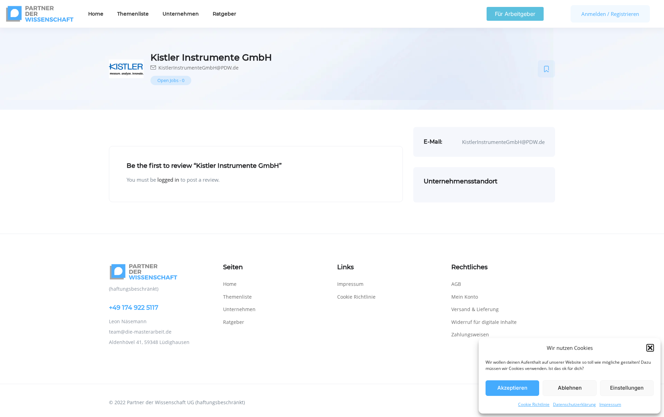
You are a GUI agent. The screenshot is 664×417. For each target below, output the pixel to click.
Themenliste (133, 14)
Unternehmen (181, 14)
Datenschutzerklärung (574, 404)
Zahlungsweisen (470, 334)
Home (95, 14)
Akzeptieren (512, 387)
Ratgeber (224, 14)
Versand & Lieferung (475, 309)
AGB (456, 284)
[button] (650, 347)
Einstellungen (627, 387)
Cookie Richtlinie (534, 404)
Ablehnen (570, 387)
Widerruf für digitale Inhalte (484, 322)
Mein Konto (464, 296)
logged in (168, 179)
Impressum (610, 404)
